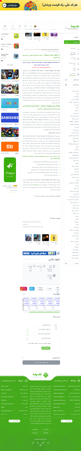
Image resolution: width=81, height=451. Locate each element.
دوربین (77, 147)
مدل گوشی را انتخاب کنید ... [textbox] (44, 329)
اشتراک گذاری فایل (74, 116)
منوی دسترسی (4, 29)
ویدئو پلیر (76, 247)
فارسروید (58, 190)
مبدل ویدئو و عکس (74, 202)
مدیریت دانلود (76, 208)
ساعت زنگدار (76, 161)
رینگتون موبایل (75, 155)
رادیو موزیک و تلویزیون (74, 152)
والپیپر (77, 238)
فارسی (77, 180)
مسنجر (77, 225)
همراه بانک (76, 233)
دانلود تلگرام (45, 433)
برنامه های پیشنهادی (74, 124)
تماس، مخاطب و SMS (74, 144)
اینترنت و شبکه (75, 119)
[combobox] (38, 329)
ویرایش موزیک (75, 252)
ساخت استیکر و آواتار (74, 158)
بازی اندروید (45, 429)
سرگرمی (77, 163)
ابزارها (77, 108)
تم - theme (76, 141)
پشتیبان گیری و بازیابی (74, 136)
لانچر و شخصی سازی (74, 197)
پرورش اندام (76, 130)
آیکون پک (76, 105)
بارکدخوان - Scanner (74, 122)
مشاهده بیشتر (68, 421)
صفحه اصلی (56, 49)
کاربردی (77, 186)
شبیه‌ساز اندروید (75, 166)
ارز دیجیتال (76, 113)
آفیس (77, 94)
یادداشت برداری (75, 258)
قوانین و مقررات (46, 343)
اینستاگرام (23, 288)
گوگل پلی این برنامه (57, 289)
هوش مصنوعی (75, 236)
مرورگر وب (76, 222)
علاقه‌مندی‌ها (13, 29)
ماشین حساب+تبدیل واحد (73, 200)
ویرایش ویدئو (73, 75)
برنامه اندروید (50, 49)
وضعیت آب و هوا (75, 241)
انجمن (25, 29)
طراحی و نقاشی (75, 177)
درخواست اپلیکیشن (40, 288)
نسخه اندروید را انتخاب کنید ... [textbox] (43, 334)
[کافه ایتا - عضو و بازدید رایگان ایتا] (45, 237)
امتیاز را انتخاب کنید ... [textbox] (45, 338)
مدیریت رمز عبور (75, 211)
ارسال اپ (19, 29)
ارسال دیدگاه (46, 348)
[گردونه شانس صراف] (54, 237)
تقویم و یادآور (76, 138)
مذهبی (77, 219)
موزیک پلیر (76, 227)
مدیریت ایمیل (76, 205)
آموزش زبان (76, 97)
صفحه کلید (76, 169)
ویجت (77, 244)
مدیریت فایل (76, 213)
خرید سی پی (35, 29)
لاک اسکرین (76, 194)
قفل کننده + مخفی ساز (74, 183)
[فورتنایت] (28, 237)
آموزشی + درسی (75, 99)
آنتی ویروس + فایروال (74, 102)
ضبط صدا (77, 172)
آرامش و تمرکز (76, 91)
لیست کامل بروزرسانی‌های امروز (61, 381)
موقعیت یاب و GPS (74, 230)
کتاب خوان (76, 188)
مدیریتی (77, 216)
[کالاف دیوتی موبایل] (37, 237)
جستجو (31, 29)
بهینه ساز (77, 127)
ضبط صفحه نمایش (74, 174)
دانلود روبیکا (35, 433)
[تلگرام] (48, 443)
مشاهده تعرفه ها (13, 190)
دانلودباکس (75, 42)
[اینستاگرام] (40, 445)
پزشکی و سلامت (75, 133)
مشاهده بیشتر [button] (10, 65)
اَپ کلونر (77, 110)
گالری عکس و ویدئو (74, 191)
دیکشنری (77, 149)
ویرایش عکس (76, 250)
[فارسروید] (40, 375)
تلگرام (32, 288)
